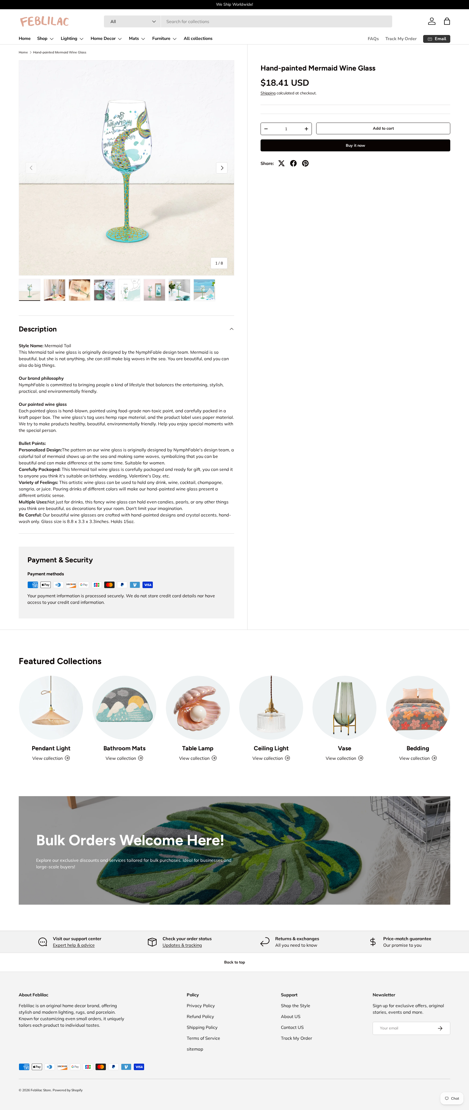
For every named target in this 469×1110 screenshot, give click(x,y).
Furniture (161, 39)
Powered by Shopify (68, 1090)
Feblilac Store (41, 1090)
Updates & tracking (182, 945)
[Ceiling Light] (271, 708)
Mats (134, 39)
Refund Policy (200, 1016)
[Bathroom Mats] (124, 708)
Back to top (234, 962)
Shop (42, 39)
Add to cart (383, 128)
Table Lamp (197, 748)
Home (25, 39)
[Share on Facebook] (293, 163)
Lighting (69, 39)
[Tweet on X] (281, 163)
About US (290, 1016)
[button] (447, 21)
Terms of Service (203, 1038)
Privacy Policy (201, 1005)
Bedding (418, 748)
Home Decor (103, 39)
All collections (198, 39)
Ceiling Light (271, 748)
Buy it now (355, 145)
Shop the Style (295, 1005)
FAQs (373, 39)
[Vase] (344, 708)
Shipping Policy (202, 1027)
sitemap (195, 1049)
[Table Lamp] (198, 708)
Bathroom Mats (124, 748)
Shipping (268, 93)
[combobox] (248, 21)
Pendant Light (51, 748)
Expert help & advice (74, 945)
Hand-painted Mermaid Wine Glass (59, 52)
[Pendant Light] (51, 708)
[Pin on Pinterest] (305, 163)
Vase (344, 748)
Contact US (292, 1027)
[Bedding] (418, 708)
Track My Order (401, 39)
